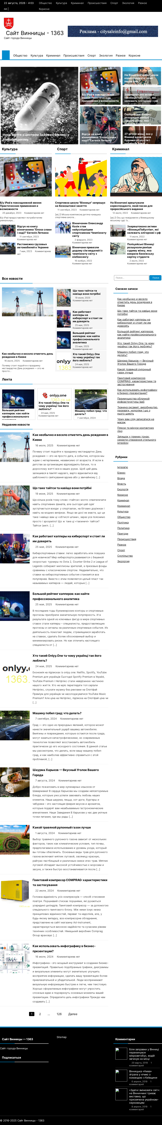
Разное (142, 3)
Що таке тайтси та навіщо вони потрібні (87, 292)
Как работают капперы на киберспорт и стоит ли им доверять (87, 316)
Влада (121, 478)
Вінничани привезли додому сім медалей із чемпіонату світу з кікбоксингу (87, 252)
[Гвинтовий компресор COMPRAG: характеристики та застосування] (15, 906)
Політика (123, 522)
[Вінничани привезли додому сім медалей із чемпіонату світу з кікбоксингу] (63, 256)
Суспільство (125, 555)
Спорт (114, 3)
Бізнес (121, 472)
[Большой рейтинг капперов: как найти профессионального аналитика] (64, 347)
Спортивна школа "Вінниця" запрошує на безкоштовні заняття (80, 204)
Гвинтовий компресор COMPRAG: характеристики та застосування (136, 381)
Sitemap (62, 1037)
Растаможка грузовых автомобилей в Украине (33, 246)
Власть (121, 483)
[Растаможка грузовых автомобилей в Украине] (8, 253)
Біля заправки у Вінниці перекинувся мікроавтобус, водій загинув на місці (144, 1054)
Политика (123, 528)
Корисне (44, 8)
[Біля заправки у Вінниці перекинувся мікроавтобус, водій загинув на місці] (121, 1054)
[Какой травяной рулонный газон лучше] (15, 853)
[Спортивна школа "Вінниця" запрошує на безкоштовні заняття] (81, 195)
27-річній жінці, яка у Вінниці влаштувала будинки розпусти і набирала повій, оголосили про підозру (139, 140)
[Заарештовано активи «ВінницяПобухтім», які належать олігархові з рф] (118, 235)
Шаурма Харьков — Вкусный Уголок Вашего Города (91, 414)
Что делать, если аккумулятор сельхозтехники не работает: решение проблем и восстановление (33, 139)
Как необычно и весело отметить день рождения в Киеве (134, 302)
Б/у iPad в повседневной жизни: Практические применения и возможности (100, 97)
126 (59, 1014)
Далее (72, 1014)
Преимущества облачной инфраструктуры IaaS (133, 400)
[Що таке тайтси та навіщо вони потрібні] (64, 305)
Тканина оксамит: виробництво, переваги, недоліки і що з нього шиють (137, 410)
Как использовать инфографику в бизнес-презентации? (137, 391)
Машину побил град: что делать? (57, 713)
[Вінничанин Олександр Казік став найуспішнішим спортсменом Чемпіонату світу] (63, 232)
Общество (45, 3)
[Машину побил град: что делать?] (55, 399)
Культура (61, 3)
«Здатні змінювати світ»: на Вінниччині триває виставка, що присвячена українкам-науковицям (144, 1096)
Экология (128, 3)
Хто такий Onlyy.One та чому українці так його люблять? (86, 357)
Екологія (122, 489)
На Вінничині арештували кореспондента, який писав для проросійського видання (131, 206)
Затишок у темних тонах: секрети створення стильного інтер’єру (136, 439)
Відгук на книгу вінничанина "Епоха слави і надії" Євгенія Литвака (100, 137)
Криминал (77, 3)
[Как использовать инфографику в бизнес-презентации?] (15, 972)
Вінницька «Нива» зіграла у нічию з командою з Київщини (143, 1074)
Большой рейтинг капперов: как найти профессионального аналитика (86, 337)
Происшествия (97, 3)
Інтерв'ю (122, 467)
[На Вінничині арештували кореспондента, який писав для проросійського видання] (136, 195)
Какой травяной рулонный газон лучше (62, 827)
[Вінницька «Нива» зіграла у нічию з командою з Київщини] (121, 1076)
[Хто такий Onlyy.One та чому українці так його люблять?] (64, 368)
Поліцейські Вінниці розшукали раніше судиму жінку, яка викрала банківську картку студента (137, 120)
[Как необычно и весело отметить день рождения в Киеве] (27, 315)
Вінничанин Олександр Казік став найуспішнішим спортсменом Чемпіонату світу (89, 229)
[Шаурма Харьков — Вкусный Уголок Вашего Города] (91, 399)
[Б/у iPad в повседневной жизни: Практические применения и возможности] (26, 195)
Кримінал (123, 500)
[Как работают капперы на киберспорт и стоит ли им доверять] (64, 326)
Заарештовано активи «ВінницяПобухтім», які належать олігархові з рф (141, 97)
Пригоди (122, 533)
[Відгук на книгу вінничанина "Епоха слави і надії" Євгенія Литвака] (8, 235)
